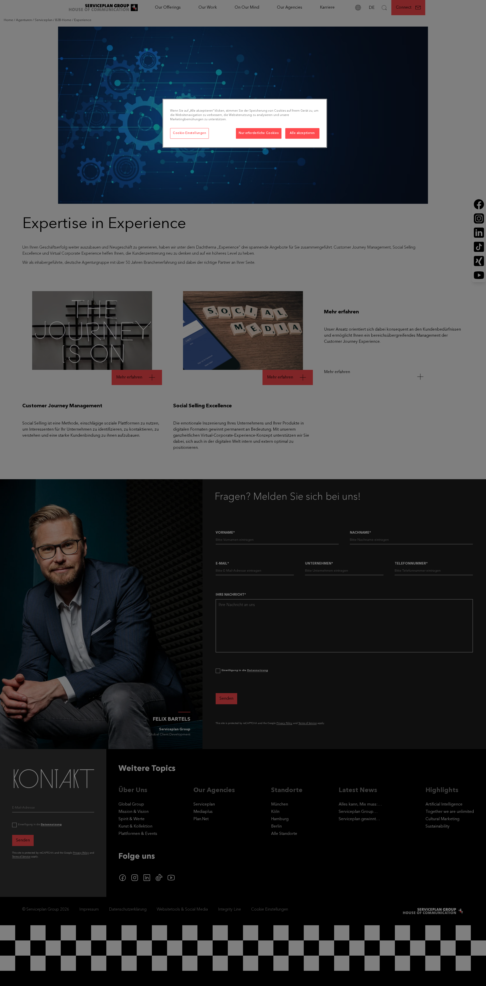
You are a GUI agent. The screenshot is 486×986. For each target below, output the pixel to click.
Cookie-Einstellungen (189, 133)
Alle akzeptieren (302, 133)
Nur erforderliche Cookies (258, 133)
